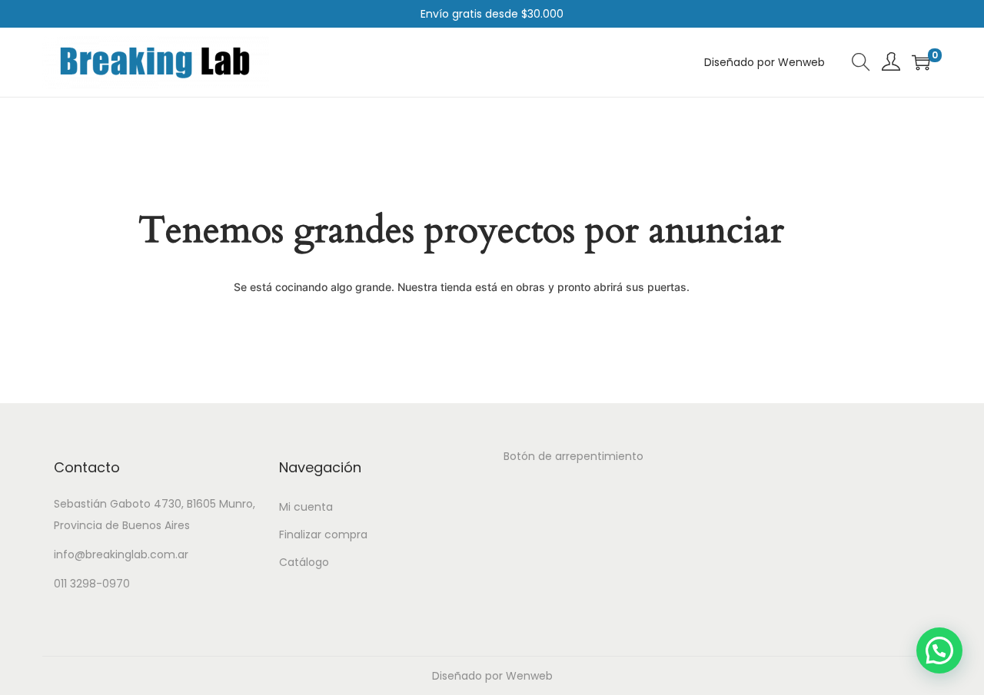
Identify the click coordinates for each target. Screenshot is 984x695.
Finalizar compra (323, 534)
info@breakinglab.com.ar (121, 554)
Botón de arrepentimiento (573, 456)
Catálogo (304, 562)
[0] (921, 62)
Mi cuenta (306, 507)
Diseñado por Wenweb (492, 675)
